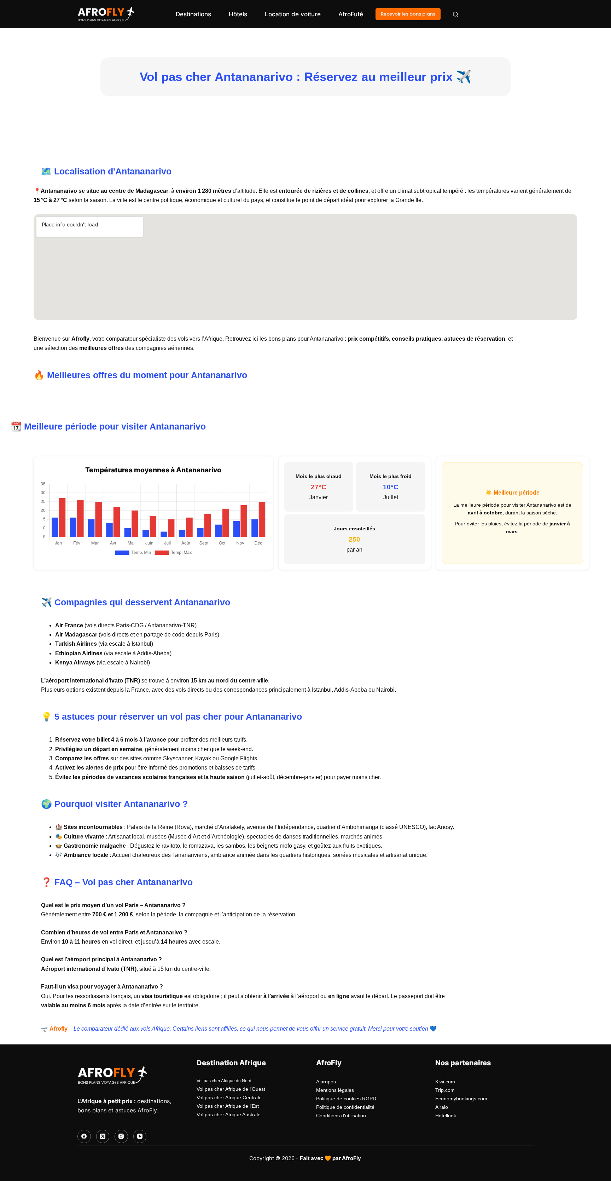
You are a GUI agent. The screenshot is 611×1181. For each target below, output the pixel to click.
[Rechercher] (455, 14)
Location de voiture (293, 14)
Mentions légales (335, 1090)
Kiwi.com (445, 1081)
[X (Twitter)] (103, 1136)
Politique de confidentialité (345, 1107)
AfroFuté (350, 14)
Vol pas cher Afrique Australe (229, 1114)
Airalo (441, 1107)
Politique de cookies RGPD (346, 1098)
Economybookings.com (461, 1098)
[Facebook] (84, 1136)
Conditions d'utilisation (341, 1115)
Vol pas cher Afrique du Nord (224, 1080)
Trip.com (445, 1090)
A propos (326, 1081)
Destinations (193, 14)
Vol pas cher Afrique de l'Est (228, 1106)
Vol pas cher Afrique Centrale (229, 1097)
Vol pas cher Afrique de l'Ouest (231, 1089)
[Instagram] (121, 1136)
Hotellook (445, 1115)
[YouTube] (140, 1136)
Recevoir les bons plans (408, 14)
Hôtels (238, 14)
